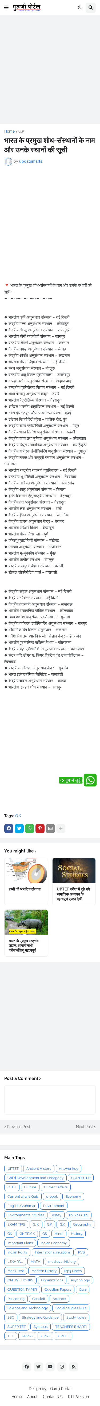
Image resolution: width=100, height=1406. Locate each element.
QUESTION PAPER (22, 1289)
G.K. (62, 1224)
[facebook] (26, 1366)
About (32, 1397)
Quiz (82, 1289)
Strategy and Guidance (40, 1317)
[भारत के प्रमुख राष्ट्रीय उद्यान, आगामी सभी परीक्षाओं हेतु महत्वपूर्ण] (26, 922)
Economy (73, 1196)
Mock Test (15, 1271)
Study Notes (76, 1317)
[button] (6, 7)
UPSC (45, 1336)
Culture (30, 1187)
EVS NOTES (78, 1215)
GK (9, 1234)
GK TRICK (27, 1234)
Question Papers (58, 1289)
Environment (53, 1206)
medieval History (62, 1262)
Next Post (84, 1127)
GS (44, 1234)
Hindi (59, 1234)
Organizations (52, 1280)
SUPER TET (16, 1327)
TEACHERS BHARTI (71, 1327)
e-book (52, 1196)
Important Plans (20, 1243)
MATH (36, 1262)
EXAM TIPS (16, 1224)
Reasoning (16, 1299)
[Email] (50, 828)
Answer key (68, 1169)
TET (10, 1336)
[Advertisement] (50, 70)
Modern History (44, 1271)
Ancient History (38, 1169)
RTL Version (78, 1397)
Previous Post (18, 1127)
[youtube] (50, 1366)
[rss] (73, 1366)
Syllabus (40, 1327)
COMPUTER (80, 1178)
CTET (11, 1187)
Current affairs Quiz (22, 1196)
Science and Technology (27, 1308)
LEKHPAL (15, 1262)
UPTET (13, 1169)
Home (9, 131)
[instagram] (61, 1366)
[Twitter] (19, 828)
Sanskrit (38, 1299)
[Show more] (60, 828)
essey (56, 1215)
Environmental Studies (25, 1215)
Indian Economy (54, 1243)
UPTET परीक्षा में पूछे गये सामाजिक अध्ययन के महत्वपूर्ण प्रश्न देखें (73, 894)
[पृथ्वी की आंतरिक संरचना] (26, 870)
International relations (52, 1252)
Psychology (80, 1280)
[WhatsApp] (29, 828)
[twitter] (38, 1366)
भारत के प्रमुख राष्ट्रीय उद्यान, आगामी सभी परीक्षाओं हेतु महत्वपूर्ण (24, 945)
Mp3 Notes (73, 1271)
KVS (81, 1252)
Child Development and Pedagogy (35, 1178)
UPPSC (27, 1336)
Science (59, 1299)
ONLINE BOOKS (20, 1280)
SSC (10, 1317)
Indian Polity (17, 1252)
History (76, 1234)
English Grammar (21, 1206)
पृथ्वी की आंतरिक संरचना (25, 889)
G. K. (36, 1224)
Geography (82, 1224)
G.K (21, 131)
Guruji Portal (60, 1389)
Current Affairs (55, 1187)
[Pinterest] (40, 828)
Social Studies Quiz (70, 1308)
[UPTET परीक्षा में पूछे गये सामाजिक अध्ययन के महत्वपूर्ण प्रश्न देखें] (74, 870)
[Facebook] (8, 828)
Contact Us (53, 1397)
